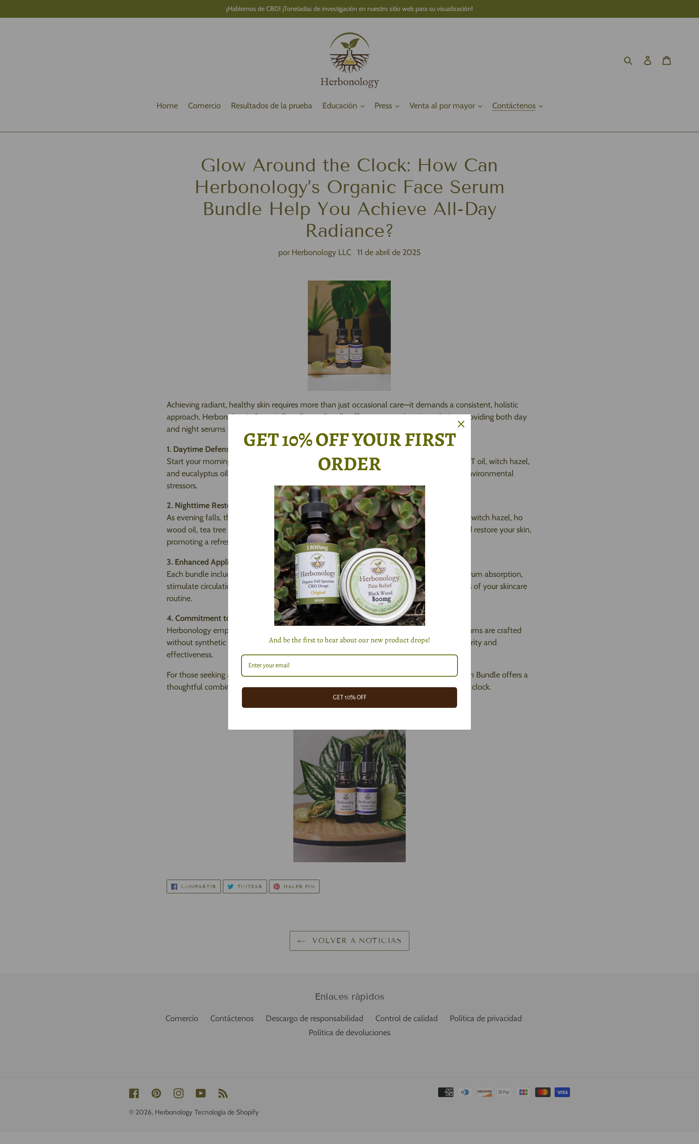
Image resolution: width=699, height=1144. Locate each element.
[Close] (461, 424)
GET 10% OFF (349, 697)
